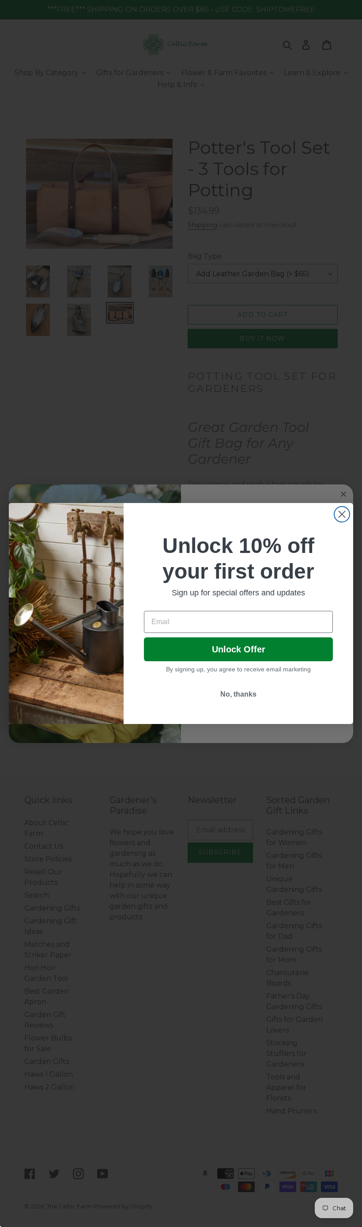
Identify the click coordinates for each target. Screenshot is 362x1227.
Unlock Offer (238, 649)
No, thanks (238, 694)
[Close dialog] (342, 514)
